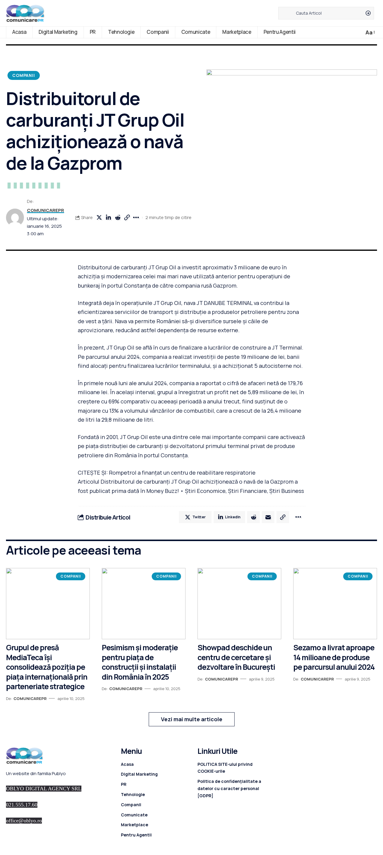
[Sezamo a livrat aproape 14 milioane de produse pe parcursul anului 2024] (335, 603)
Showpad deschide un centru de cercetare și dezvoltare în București (236, 657)
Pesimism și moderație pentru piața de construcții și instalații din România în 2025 (140, 662)
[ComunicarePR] (25, 13)
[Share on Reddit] (117, 217)
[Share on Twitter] (99, 217)
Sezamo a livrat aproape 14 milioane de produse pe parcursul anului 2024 (334, 657)
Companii (23, 75)
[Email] (268, 517)
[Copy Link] (127, 217)
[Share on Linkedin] (108, 217)
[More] (136, 217)
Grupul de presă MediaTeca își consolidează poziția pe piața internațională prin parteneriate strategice (46, 667)
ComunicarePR (45, 210)
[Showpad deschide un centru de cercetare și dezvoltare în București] (239, 603)
